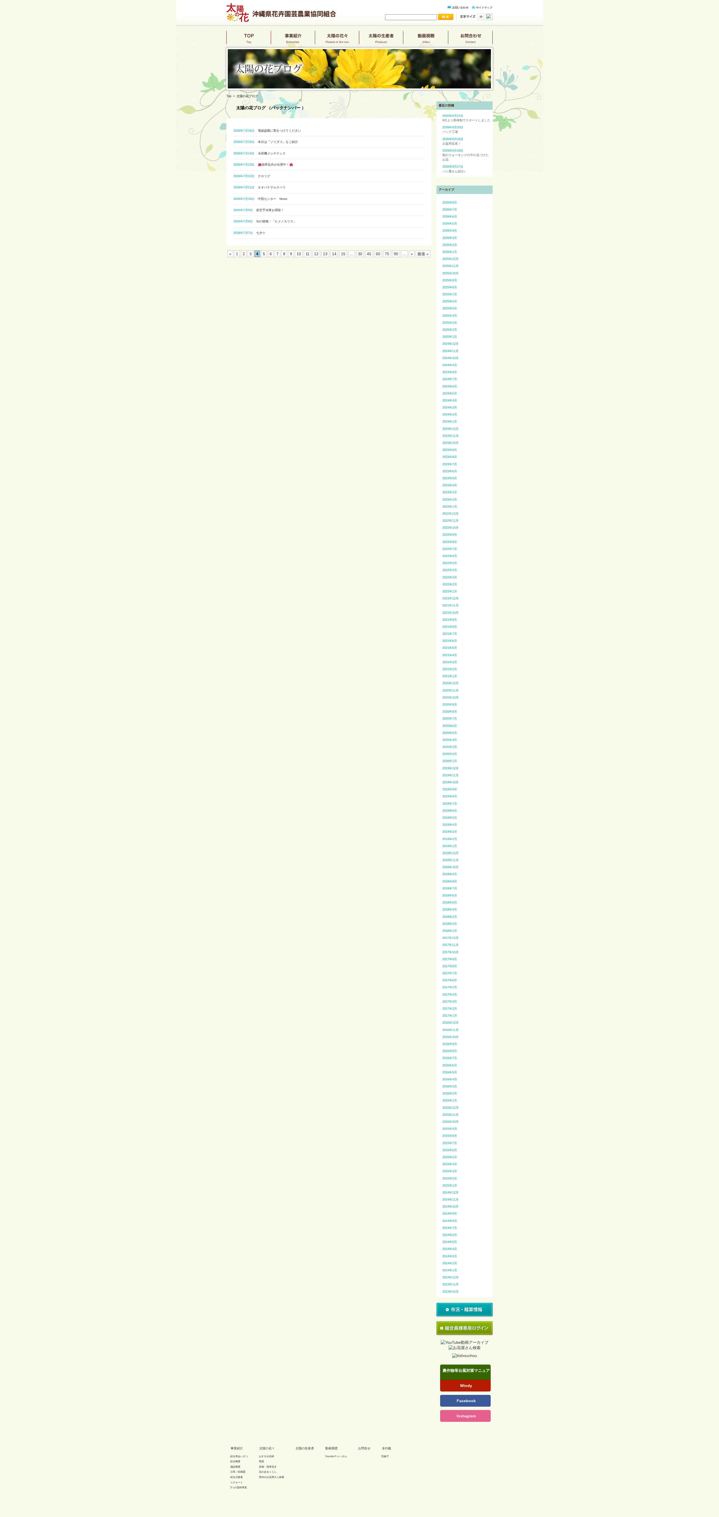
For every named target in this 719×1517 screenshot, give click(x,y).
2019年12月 (450, 768)
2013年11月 (450, 1284)
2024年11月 (450, 351)
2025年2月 (449, 329)
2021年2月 (449, 669)
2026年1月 (449, 252)
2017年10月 (450, 952)
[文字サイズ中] (480, 19)
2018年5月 (449, 902)
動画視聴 (425, 40)
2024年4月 (449, 400)
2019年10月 (450, 782)
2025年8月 (449, 287)
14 (334, 254)
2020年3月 (449, 747)
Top (228, 96)
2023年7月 (449, 464)
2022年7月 (449, 549)
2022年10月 (450, 527)
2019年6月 (449, 810)
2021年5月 (449, 647)
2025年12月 (450, 259)
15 (343, 254)
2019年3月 (449, 831)
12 (316, 254)
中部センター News (260, 198)
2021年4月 (449, 655)
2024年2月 (449, 414)
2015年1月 (449, 1185)
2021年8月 (449, 626)
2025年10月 (450, 273)
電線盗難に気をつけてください (267, 130)
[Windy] (465, 1385)
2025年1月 (449, 336)
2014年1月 (449, 1270)
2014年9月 (449, 1213)
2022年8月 (449, 542)
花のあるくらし (268, 1471)
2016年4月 (449, 1079)
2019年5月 (449, 817)
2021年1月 (449, 676)
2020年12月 (450, 683)
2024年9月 (449, 365)
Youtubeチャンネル (336, 1456)
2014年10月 (450, 1206)
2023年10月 (450, 442)
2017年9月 (449, 959)
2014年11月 (450, 1199)
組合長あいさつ (239, 1456)
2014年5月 (449, 1242)
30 (360, 254)
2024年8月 (449, 372)
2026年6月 (449, 216)
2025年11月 (450, 266)
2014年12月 (450, 1192)
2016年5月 (449, 1072)
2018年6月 (449, 895)
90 (396, 254)
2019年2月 (449, 839)
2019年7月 (449, 803)
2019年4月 (449, 824)
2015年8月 (449, 1135)
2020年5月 (449, 732)
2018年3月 (449, 916)
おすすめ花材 (266, 1456)
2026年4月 (449, 230)
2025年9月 (449, 280)
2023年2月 (449, 499)
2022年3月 (449, 577)
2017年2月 (449, 1008)
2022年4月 (449, 570)
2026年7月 (449, 209)
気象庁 (385, 1456)
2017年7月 (449, 973)
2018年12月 (450, 853)
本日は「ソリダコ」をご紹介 (265, 141)
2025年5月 (449, 308)
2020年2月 (449, 754)
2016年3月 (449, 1086)
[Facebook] (465, 1401)
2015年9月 (449, 1128)
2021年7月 (449, 633)
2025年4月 (449, 315)
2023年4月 (449, 485)
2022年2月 (449, 584)
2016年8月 (449, 1051)
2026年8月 (449, 202)
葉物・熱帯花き (268, 1466)
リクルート (236, 1482)
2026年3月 (449, 237)
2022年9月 (449, 534)
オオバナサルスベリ (259, 187)
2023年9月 (449, 449)
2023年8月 (449, 456)
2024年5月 (449, 393)
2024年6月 (449, 386)
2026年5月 (449, 223)
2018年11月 (450, 860)
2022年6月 (449, 556)
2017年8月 (449, 966)
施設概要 (235, 1466)
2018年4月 (449, 909)
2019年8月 (449, 796)
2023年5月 (449, 478)
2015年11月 (450, 1114)
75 (387, 254)
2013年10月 (450, 1291)
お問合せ (364, 1448)
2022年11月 (450, 520)
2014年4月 (449, 1249)
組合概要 (235, 1461)
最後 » (423, 254)
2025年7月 (449, 294)
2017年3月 (449, 1001)
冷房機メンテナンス (259, 153)
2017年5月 (449, 987)
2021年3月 (449, 662)
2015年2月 (449, 1178)
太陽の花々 (337, 40)
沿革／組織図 (237, 1471)
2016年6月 (449, 1065)
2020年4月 (449, 740)
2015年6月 (449, 1150)
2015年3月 (449, 1171)
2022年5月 (449, 563)
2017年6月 (449, 980)
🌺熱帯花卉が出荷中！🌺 (263, 164)
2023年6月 (449, 471)
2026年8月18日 (465, 155)
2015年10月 (450, 1121)
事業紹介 (293, 40)
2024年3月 (449, 407)
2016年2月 (449, 1093)
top (248, 40)
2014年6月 (449, 1235)
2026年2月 (449, 245)
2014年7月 (449, 1227)
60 (378, 254)
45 (369, 254)
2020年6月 (449, 725)
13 (325, 254)
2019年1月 (449, 846)
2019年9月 (449, 789)
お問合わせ (470, 40)
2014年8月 (449, 1220)
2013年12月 (450, 1277)
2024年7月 (449, 379)
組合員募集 (236, 1477)
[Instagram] (465, 1416)
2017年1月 (449, 1015)
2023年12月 (450, 428)
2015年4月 (449, 1164)
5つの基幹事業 (238, 1487)
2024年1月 (449, 421)
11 (308, 254)
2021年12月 (450, 598)
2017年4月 (449, 994)
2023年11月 (450, 435)
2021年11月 (450, 605)
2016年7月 (449, 1058)
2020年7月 (449, 718)
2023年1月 (449, 506)
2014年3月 (449, 1256)
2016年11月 (450, 1030)
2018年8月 (449, 881)
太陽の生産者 (381, 40)
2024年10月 (450, 358)
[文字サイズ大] (488, 19)
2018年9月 (449, 874)
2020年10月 (450, 697)
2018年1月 (449, 930)
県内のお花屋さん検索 (271, 1477)
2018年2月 (449, 923)
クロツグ (251, 176)
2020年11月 (450, 690)
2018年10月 (450, 867)
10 (299, 254)
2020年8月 (449, 711)
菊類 (261, 1461)
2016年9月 (449, 1044)
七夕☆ (249, 232)
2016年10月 (450, 1037)
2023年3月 (449, 492)
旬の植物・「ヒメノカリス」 (264, 221)
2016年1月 (449, 1100)
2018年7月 (449, 888)
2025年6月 (449, 301)
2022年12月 (450, 513)
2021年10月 (450, 612)
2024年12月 (450, 343)
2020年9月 (449, 704)
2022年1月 (449, 591)
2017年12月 (450, 937)
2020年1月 (449, 761)
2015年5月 (449, 1157)
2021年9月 (449, 619)
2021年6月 (449, 640)
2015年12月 (450, 1107)
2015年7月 (449, 1143)
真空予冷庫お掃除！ (258, 210)
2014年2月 (449, 1263)
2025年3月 (449, 322)
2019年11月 (450, 775)
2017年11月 (450, 944)
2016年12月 (450, 1022)
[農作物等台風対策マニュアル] (465, 1376)
